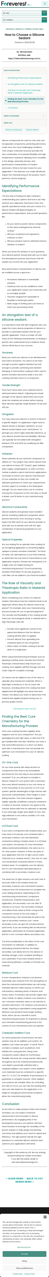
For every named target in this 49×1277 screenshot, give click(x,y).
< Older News (14, 1179)
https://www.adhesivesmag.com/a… (24, 59)
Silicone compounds (14, 130)
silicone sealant (32, 130)
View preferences (24, 1268)
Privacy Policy (29, 1274)
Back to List (35, 1179)
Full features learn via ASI (24, 709)
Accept (24, 1254)
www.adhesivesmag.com (26, 1162)
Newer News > (24, 1182)
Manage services (23, 1247)
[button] (45, 1217)
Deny (24, 1261)
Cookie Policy (18, 1274)
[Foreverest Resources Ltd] (13, 2)
